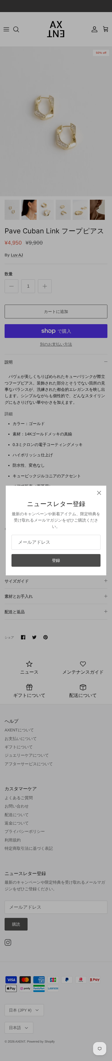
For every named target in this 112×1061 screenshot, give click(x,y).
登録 (56, 560)
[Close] (99, 493)
